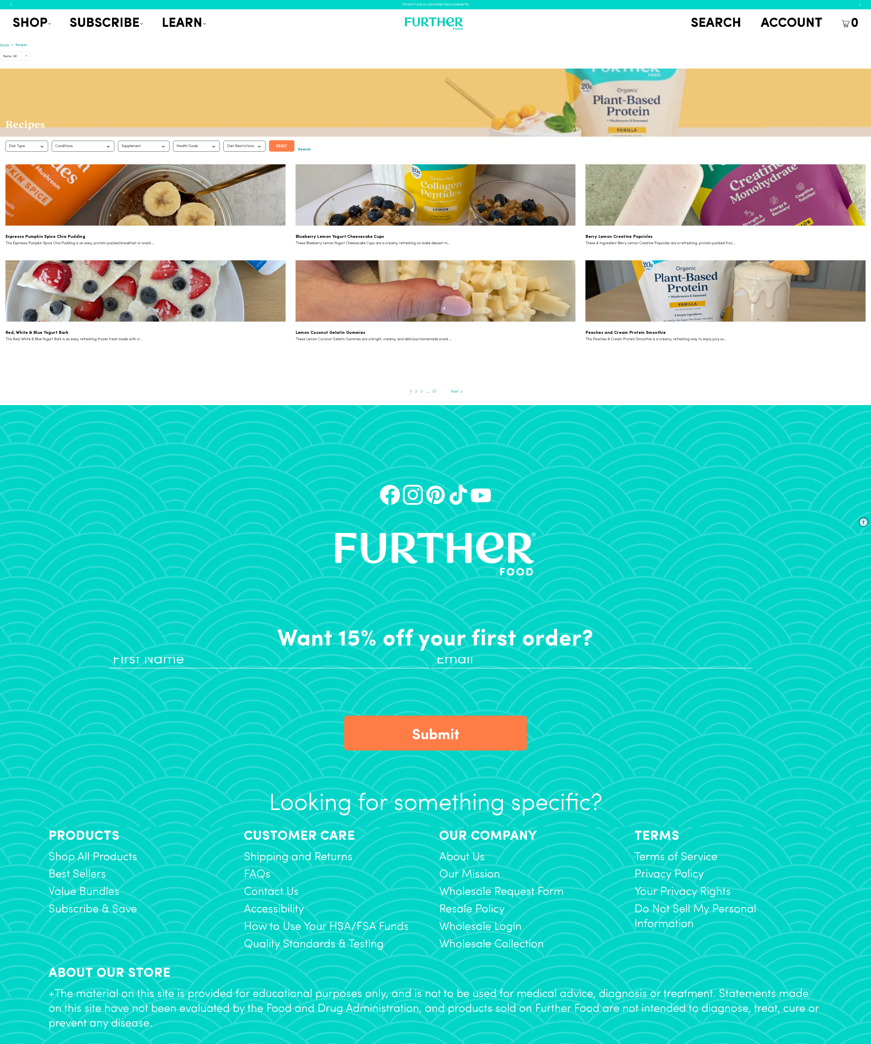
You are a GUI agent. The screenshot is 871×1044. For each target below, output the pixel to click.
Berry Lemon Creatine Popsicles (619, 236)
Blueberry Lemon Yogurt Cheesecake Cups (340, 236)
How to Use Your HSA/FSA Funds (326, 927)
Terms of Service (675, 857)
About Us (462, 857)
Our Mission (469, 874)
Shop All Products (93, 857)
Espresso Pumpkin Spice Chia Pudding (45, 236)
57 (434, 392)
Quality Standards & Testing (314, 944)
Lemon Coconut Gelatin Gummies (330, 332)
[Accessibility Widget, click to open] (864, 522)
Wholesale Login (480, 927)
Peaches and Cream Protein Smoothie (625, 332)
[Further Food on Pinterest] (435, 494)
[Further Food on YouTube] (481, 494)
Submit (435, 733)
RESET (281, 145)
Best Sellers (77, 874)
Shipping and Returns (298, 857)
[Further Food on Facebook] (390, 494)
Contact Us (271, 892)
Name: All (10, 56)
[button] (31, 23)
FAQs (257, 874)
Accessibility (274, 909)
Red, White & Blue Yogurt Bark (37, 332)
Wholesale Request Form (501, 892)
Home (4, 45)
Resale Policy (472, 909)
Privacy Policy (669, 874)
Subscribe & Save (93, 909)
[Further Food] (434, 24)
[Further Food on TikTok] (458, 494)
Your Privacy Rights (682, 892)
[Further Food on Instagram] (412, 494)
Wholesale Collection (491, 944)
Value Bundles (84, 892)
